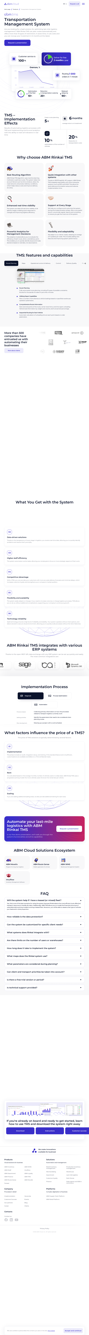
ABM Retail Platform (53, 1199)
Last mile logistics (72, 1175)
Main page (7, 9)
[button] (85, 263)
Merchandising (51, 1172)
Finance (48, 1181)
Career (6, 1206)
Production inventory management (73, 1167)
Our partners (8, 1202)
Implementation (9, 1196)
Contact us (8, 1216)
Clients (26, 1206)
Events (26, 1199)
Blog (25, 1202)
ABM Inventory (9, 1167)
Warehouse (70, 1172)
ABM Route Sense (10, 1180)
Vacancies (27, 1196)
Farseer (6, 1183)
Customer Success (10, 1199)
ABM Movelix (28, 1180)
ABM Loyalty (28, 1173)
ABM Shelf (7, 1170)
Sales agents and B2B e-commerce (74, 1182)
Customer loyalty (52, 1178)
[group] (24, 407)
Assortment (50, 1175)
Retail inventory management (51, 1167)
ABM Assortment (10, 1173)
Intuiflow (27, 1170)
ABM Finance (8, 1176)
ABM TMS (27, 1176)
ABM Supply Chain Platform (55, 1196)
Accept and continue (73, 1331)
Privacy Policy (44, 1228)
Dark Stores (70, 1178)
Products (15, 9)
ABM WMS (27, 1167)
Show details (51, 1330)
